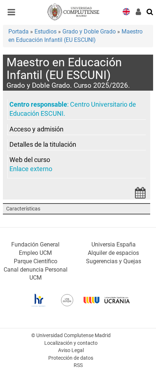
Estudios (45, 31)
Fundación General (35, 244)
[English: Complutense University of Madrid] (126, 11)
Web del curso (29, 159)
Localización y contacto (71, 343)
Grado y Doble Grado (89, 31)
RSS (78, 365)
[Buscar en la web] (150, 11)
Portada (18, 31)
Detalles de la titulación (42, 144)
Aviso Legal (71, 350)
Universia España (113, 244)
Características (23, 209)
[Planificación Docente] (140, 195)
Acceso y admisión (36, 129)
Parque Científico (35, 261)
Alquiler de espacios (113, 252)
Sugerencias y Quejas (113, 261)
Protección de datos (70, 358)
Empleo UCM (35, 252)
